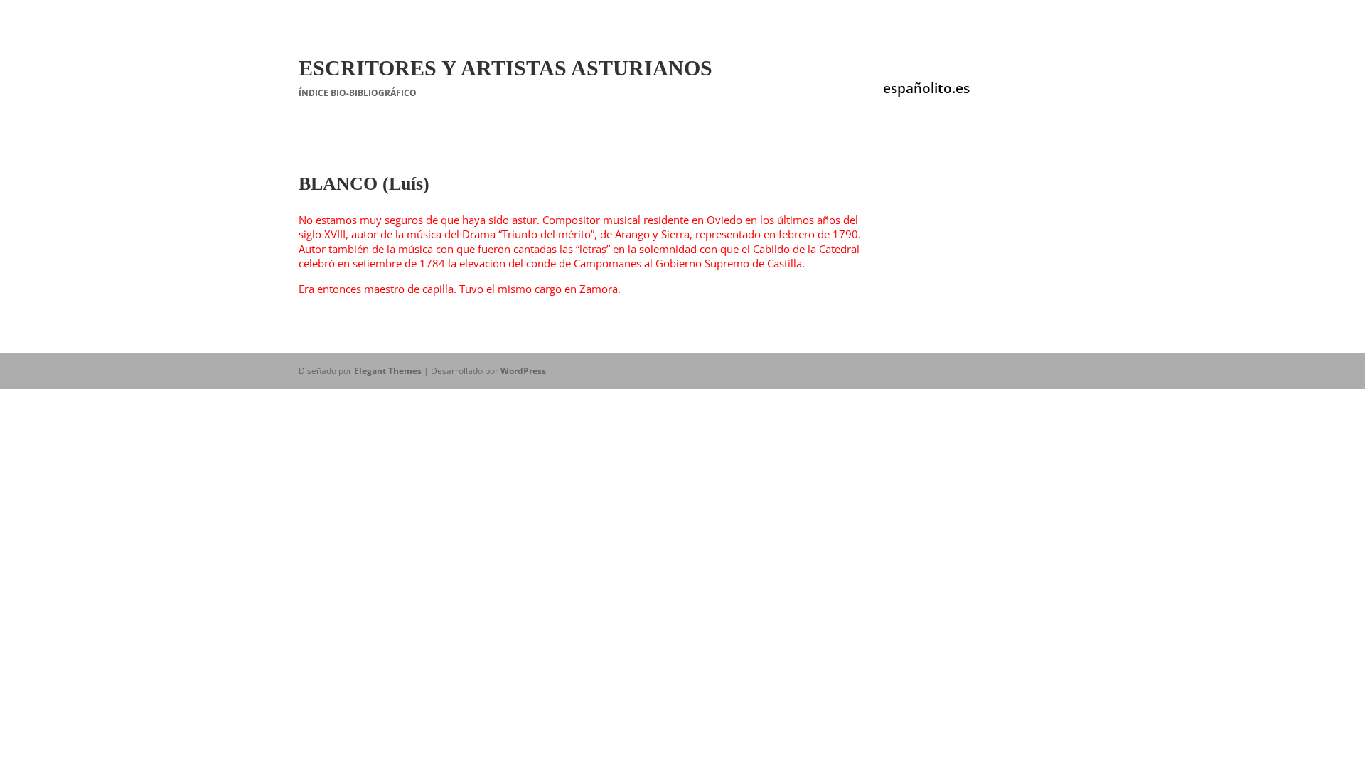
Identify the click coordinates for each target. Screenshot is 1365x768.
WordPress (523, 371)
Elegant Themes (388, 371)
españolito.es (926, 88)
